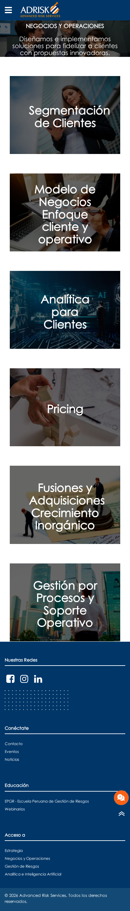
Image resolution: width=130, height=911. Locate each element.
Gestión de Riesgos (22, 866)
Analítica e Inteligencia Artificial (33, 874)
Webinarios (15, 809)
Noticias (12, 759)
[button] (65, 39)
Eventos (12, 751)
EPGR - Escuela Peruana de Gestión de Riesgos (47, 801)
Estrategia (14, 850)
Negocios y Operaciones (27, 858)
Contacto (14, 743)
